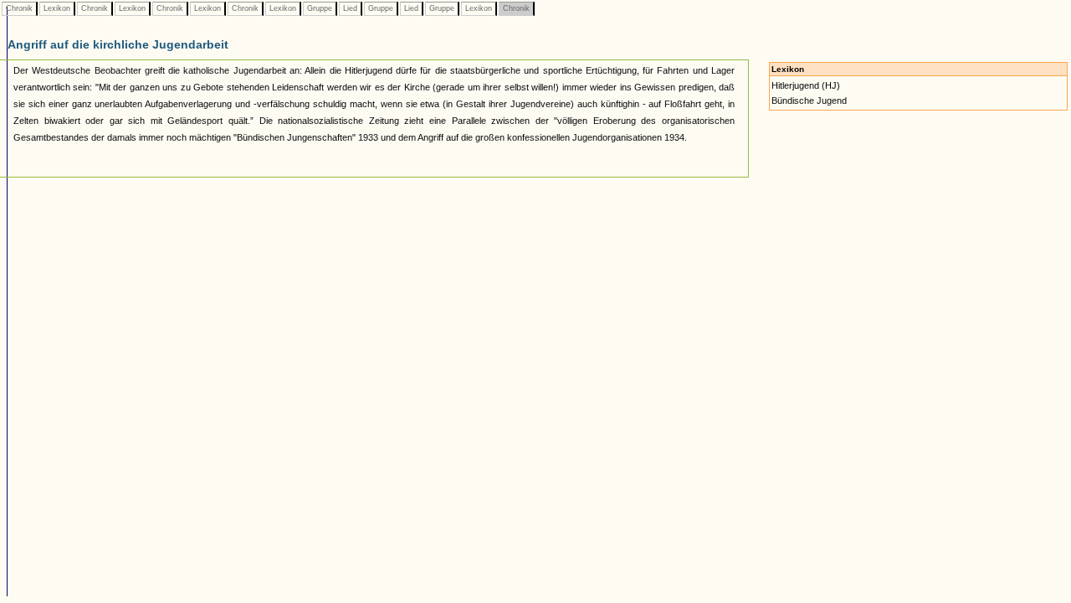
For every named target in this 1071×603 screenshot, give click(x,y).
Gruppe (320, 8)
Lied (350, 8)
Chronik (19, 8)
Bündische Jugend (809, 100)
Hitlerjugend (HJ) (805, 85)
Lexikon (57, 8)
